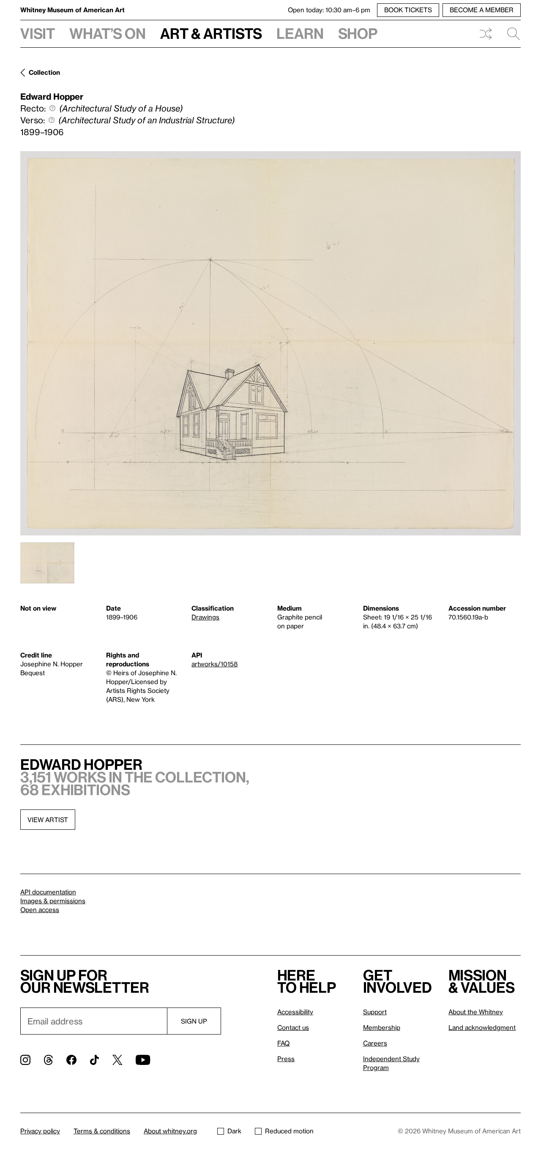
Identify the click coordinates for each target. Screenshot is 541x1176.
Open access (39, 909)
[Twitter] (117, 1060)
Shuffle (486, 33)
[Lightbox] (270, 343)
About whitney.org (170, 1131)
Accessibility (295, 1012)
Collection (44, 72)
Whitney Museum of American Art (72, 10)
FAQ (283, 1043)
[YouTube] (143, 1060)
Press (286, 1058)
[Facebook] (71, 1060)
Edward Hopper (51, 96)
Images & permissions (52, 900)
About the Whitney (475, 1012)
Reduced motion (289, 1131)
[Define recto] (52, 108)
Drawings (205, 617)
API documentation (48, 892)
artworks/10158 (214, 664)
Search (510, 33)
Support (375, 1012)
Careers (375, 1043)
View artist (47, 819)
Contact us (293, 1027)
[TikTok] (94, 1060)
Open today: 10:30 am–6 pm (329, 10)
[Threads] (48, 1060)
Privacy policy (40, 1131)
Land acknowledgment (482, 1027)
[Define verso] (51, 120)
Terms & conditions (102, 1131)
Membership (381, 1027)
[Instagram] (25, 1060)
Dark (234, 1131)
